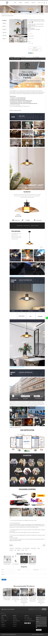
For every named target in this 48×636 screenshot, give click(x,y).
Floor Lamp (4, 35)
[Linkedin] (26, 623)
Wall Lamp (4, 29)
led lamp (22, 550)
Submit (4, 579)
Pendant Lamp (5, 26)
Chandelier (4, 23)
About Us (39, 2)
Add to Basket (34, 50)
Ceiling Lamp (5, 38)
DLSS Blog (27, 2)
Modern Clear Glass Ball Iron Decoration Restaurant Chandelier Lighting (7, 598)
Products (20, 2)
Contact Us (33, 2)
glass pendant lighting (26, 548)
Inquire (34, 47)
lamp (26, 550)
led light (38, 548)
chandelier (11, 550)
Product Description (15, 58)
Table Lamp (4, 32)
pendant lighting (33, 548)
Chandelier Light (4, 620)
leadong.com (41, 634)
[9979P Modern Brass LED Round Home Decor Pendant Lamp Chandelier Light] (15, 592)
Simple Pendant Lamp (16, 620)
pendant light (12, 548)
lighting (18, 550)
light (15, 550)
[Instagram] (30, 623)
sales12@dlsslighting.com (31, 620)
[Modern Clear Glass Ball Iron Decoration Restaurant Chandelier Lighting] (7, 592)
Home (15, 2)
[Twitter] (28, 623)
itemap (33, 634)
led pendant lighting (18, 548)
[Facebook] (25, 623)
